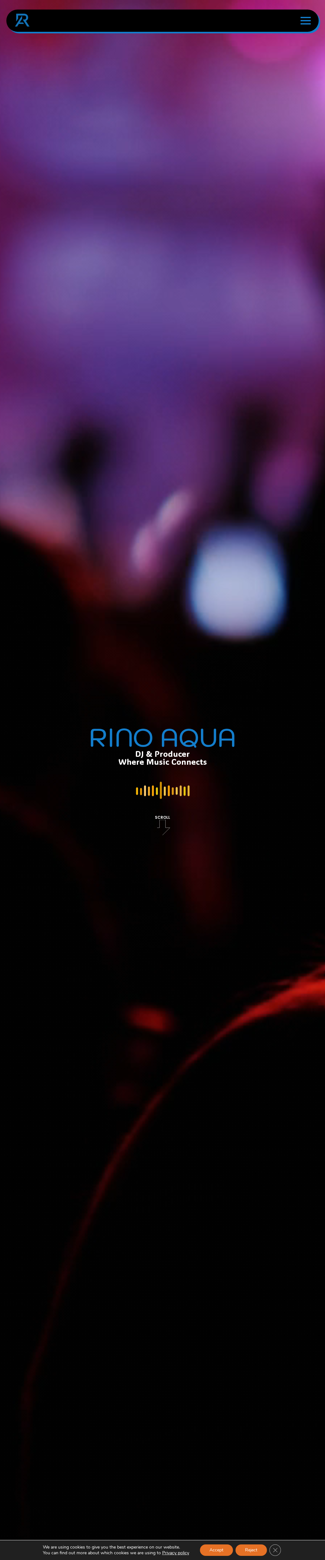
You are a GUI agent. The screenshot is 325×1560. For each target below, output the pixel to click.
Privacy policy (175, 1553)
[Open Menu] (306, 21)
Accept (216, 1550)
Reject (251, 1550)
